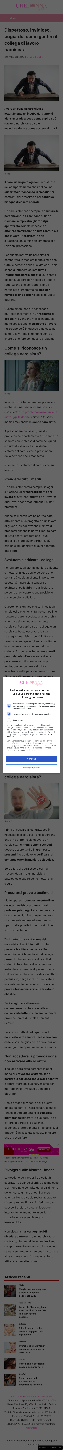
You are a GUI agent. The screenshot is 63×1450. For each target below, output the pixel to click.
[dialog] (31, 725)
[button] (31, 720)
